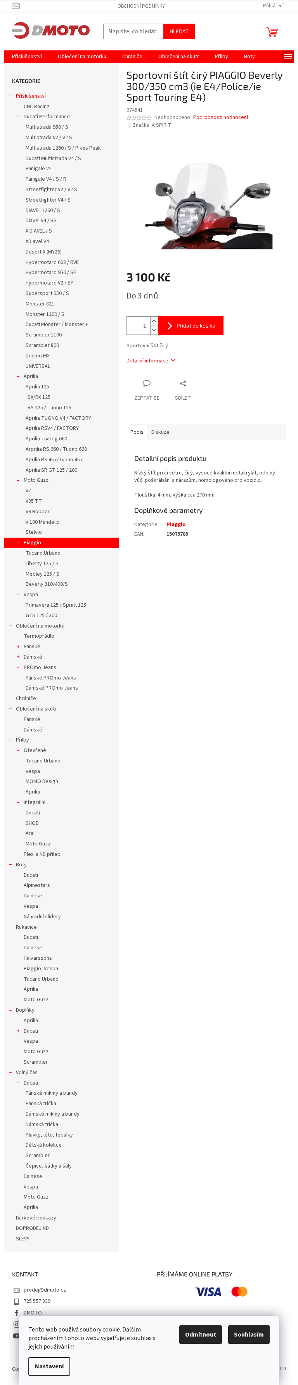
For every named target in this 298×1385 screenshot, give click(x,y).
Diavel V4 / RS (41, 220)
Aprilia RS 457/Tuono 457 (54, 460)
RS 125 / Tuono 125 (49, 408)
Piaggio (32, 543)
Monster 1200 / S (45, 314)
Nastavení (49, 1366)
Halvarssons (38, 958)
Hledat (179, 31)
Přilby (22, 740)
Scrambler (36, 1062)
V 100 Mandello (43, 522)
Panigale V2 (39, 168)
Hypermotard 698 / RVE (52, 262)
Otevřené (35, 750)
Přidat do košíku (196, 325)
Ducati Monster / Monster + (57, 324)
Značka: (152, 125)
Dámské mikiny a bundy (53, 1114)
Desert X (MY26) (44, 252)
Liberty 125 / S (42, 563)
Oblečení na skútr (36, 709)
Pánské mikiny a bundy (52, 1093)
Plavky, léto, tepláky (49, 1135)
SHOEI (33, 823)
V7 (28, 491)
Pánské (32, 646)
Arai (30, 833)
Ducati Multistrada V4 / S (53, 158)
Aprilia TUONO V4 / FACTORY (58, 418)
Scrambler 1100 (44, 335)
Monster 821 (40, 304)
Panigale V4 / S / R (46, 179)
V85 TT (34, 501)
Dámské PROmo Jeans (52, 688)
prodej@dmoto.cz (45, 1290)
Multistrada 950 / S (47, 127)
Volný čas (27, 1072)
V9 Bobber (38, 512)
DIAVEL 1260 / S (43, 210)
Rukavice (26, 927)
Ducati (33, 813)
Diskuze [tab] (160, 432)
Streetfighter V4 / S (48, 200)
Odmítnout (200, 1334)
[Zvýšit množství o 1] (154, 321)
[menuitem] (27, 56)
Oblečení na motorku (40, 626)
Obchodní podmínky (141, 6)
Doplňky (25, 1010)
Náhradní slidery (42, 917)
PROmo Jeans (40, 667)
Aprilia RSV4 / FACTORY (52, 428)
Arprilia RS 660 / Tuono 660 (56, 449)
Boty (21, 865)
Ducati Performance (47, 117)
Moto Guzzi (37, 480)
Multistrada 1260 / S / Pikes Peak (63, 148)
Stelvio (34, 532)
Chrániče (26, 698)
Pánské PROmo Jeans (51, 678)
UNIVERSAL (38, 366)
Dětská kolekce (44, 1145)
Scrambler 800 (42, 345)
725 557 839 (37, 1301)
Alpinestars (37, 885)
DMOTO (33, 1313)
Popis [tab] (137, 432)
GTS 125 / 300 (41, 615)
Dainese (33, 896)
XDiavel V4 (37, 241)
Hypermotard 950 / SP (51, 272)
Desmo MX (38, 356)
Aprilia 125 (37, 387)
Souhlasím (249, 1334)
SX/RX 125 (39, 397)
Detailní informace (147, 361)
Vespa (31, 594)
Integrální (34, 802)
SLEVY (22, 1239)
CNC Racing (37, 106)
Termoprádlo (39, 636)
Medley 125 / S (42, 574)
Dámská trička (42, 1124)
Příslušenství (31, 96)
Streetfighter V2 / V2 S (51, 189)
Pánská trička (41, 1103)
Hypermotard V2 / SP (50, 283)
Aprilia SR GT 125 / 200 (51, 470)
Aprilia (31, 376)
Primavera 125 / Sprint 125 (56, 605)
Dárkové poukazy (36, 1218)
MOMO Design (42, 781)
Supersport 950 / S (47, 293)
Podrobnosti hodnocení (220, 117)
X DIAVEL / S (39, 231)
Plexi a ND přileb (42, 854)
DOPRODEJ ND (32, 1228)
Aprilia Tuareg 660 (46, 439)
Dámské (33, 657)
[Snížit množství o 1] (154, 330)
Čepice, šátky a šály (49, 1166)
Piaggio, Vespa (41, 969)
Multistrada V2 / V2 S (49, 137)
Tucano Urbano (43, 553)
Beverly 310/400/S (47, 584)
